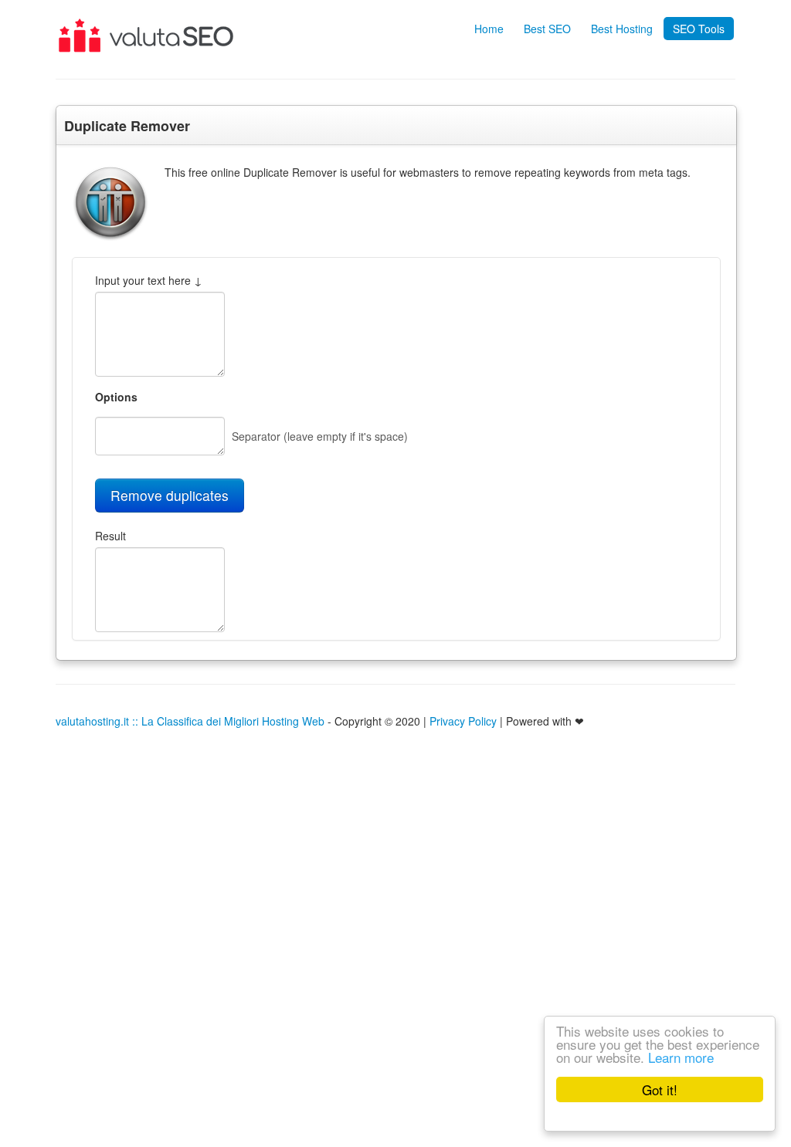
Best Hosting (622, 28)
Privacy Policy (463, 721)
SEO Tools (699, 28)
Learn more (681, 1057)
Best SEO (547, 28)
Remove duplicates (169, 495)
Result (110, 535)
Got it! (659, 1089)
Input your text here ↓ (148, 280)
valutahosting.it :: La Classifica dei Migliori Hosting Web (190, 721)
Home (489, 28)
